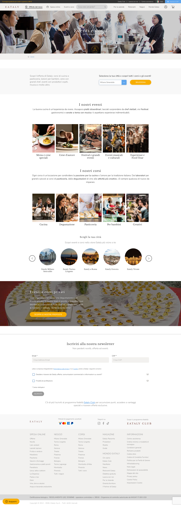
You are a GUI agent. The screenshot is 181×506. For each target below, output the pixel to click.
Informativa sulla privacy (61, 369)
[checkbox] (33, 374)
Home (32, 57)
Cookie (75, 369)
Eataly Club (89, 402)
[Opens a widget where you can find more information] (10, 502)
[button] (165, 6)
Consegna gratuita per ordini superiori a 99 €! (17, 2)
